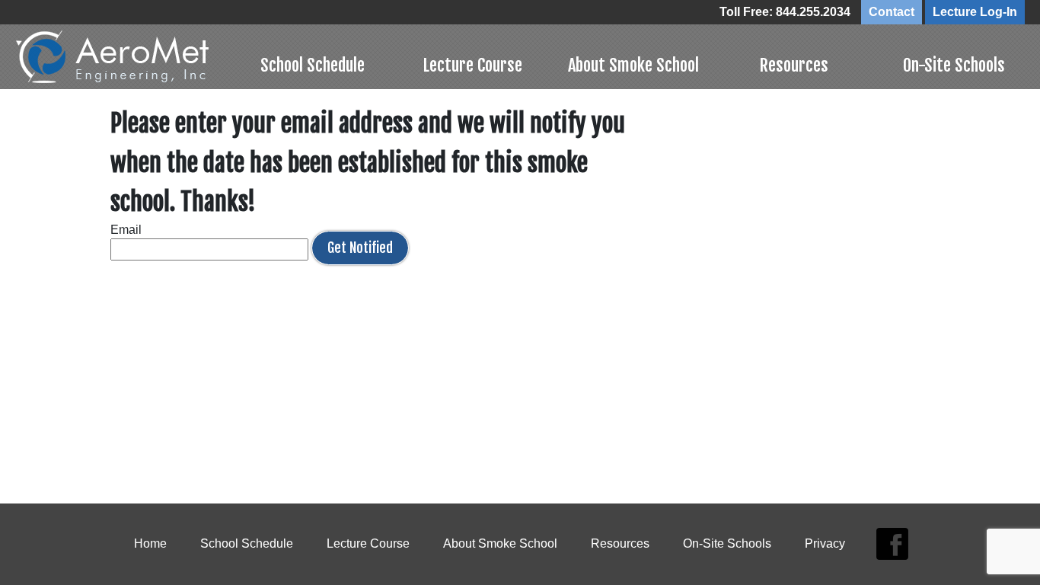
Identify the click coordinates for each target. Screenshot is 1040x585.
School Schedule (312, 65)
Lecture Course (472, 65)
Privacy (825, 543)
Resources (793, 65)
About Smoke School (633, 65)
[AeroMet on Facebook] (891, 544)
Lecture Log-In (975, 11)
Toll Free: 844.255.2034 (784, 11)
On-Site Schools (954, 65)
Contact (891, 11)
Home (150, 543)
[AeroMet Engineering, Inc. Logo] (124, 56)
